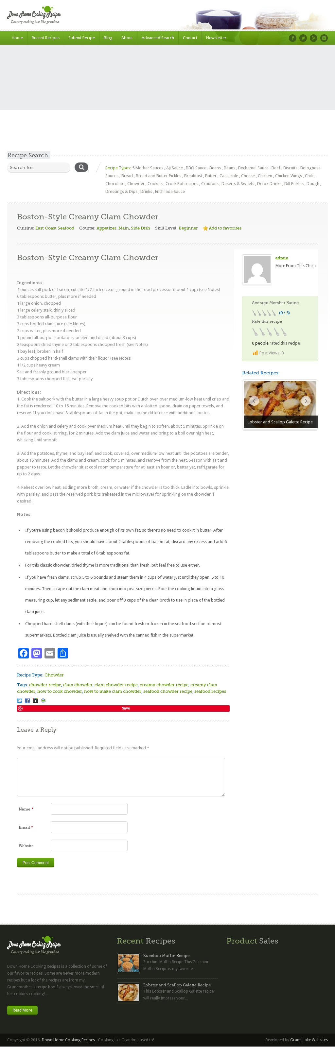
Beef (276, 167)
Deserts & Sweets (237, 183)
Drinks (146, 191)
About (127, 37)
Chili (309, 175)
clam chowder (78, 684)
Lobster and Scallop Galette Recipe (177, 985)
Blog (108, 37)
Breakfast (193, 175)
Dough (313, 183)
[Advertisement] (167, 102)
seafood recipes (210, 691)
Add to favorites (225, 228)
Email (26, 827)
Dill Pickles (294, 183)
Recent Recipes (46, 37)
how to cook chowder (59, 691)
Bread (127, 175)
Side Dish (140, 228)
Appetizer (106, 228)
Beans (215, 167)
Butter (211, 175)
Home (17, 37)
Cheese (248, 175)
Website (26, 846)
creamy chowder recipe (164, 684)
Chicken (265, 175)
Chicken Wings (288, 175)
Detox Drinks (269, 183)
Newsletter (216, 37)
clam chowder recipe (116, 684)
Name (26, 809)
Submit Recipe (81, 37)
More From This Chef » (296, 266)
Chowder (136, 183)
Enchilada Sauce (170, 191)
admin (281, 258)
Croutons (210, 183)
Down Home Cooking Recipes (68, 1040)
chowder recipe (45, 684)
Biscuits (290, 167)
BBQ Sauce (196, 167)
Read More (22, 1010)
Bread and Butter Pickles (158, 175)
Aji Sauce (174, 167)
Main (123, 228)
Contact (190, 37)
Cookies (155, 183)
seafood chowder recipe (167, 691)
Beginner (188, 228)
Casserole (229, 175)
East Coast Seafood (54, 228)
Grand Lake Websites (309, 1040)
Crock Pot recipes (182, 183)
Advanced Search (158, 37)
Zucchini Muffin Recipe (166, 955)
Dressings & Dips (121, 191)
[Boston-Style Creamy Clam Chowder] (19, 700)
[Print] (43, 700)
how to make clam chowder (112, 691)
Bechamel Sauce (253, 167)
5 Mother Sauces (147, 167)
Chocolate (114, 183)
